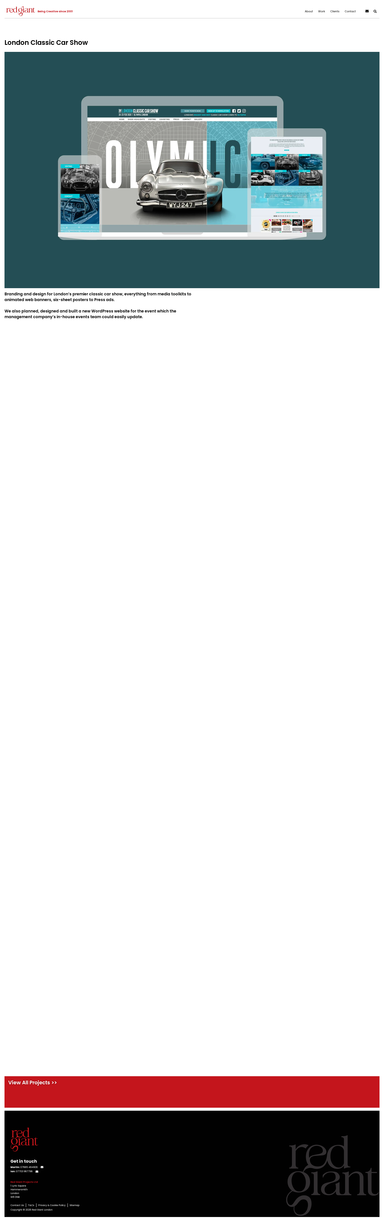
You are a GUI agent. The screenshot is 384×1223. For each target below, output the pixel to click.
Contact (350, 11)
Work (321, 11)
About (309, 11)
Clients (334, 11)
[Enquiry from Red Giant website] (367, 11)
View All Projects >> (32, 1082)
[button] (375, 11)
